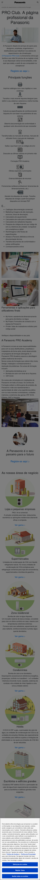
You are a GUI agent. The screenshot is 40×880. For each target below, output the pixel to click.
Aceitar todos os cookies (20, 876)
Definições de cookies (20, 864)
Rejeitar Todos (20, 870)
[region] (20, 849)
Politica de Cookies (13, 854)
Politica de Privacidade (28, 854)
